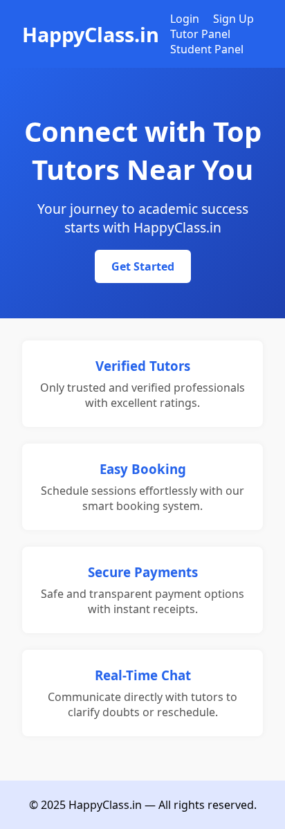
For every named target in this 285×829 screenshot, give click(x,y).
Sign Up (233, 18)
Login (184, 18)
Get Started (142, 266)
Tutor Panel (200, 34)
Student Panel (206, 49)
